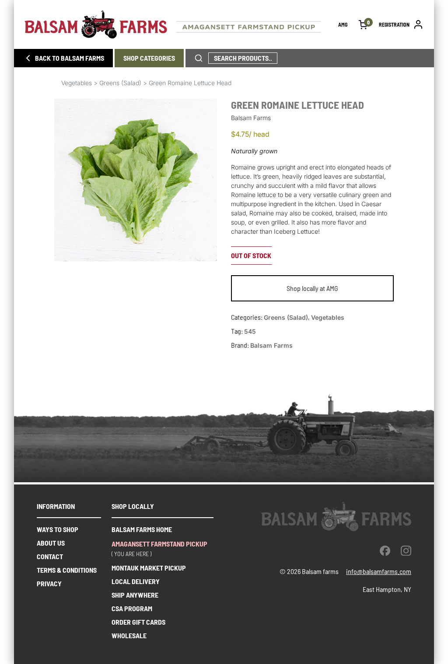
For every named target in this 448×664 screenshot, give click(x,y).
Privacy (49, 583)
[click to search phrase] (198, 58)
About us (51, 543)
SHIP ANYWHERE (135, 595)
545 (250, 331)
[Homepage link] (181, 24)
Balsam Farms (271, 345)
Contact (50, 556)
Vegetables (76, 82)
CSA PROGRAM (132, 608)
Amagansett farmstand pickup (159, 544)
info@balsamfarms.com (378, 571)
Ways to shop (57, 529)
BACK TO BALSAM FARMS (69, 58)
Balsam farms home (142, 529)
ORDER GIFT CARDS (138, 622)
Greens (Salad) (120, 82)
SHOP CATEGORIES (149, 58)
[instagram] (406, 550)
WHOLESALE (129, 635)
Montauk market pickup (149, 568)
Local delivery (136, 581)
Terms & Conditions (67, 570)
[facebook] (385, 550)
